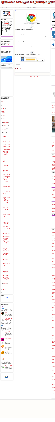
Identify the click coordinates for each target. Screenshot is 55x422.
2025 (3, 101)
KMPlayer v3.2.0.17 (5, 165)
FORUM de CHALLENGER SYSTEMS (31, 7)
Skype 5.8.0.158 (5, 254)
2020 (3, 108)
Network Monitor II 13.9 (6, 206)
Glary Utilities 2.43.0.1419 (6, 262)
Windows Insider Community (5, 7)
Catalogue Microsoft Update (14, 7)
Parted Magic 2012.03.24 (6, 164)
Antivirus (53, 235)
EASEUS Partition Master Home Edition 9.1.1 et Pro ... (6, 234)
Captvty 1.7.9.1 (5, 193)
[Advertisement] (6, 82)
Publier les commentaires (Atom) (34, 76)
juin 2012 (4, 129)
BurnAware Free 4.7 (6, 247)
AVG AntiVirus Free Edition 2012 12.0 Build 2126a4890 (6, 158)
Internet (18, 65)
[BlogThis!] (16, 64)
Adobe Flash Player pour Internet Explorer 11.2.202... (6, 147)
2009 (3, 289)
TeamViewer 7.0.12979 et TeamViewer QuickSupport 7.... (6, 142)
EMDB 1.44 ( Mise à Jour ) (6, 250)
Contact (20, 7)
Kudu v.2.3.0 (6, 351)
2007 (3, 292)
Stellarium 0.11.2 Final (6, 222)
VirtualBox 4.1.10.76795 (6, 214)
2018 (3, 111)
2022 (3, 105)
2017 (3, 112)
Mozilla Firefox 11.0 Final (6, 223)
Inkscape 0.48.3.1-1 (5, 161)
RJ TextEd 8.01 (5, 279)
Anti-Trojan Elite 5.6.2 (6, 196)
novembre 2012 (5, 122)
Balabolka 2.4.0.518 (5, 185)
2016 (3, 114)
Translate (8, 44)
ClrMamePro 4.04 (5, 271)
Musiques (53, 348)
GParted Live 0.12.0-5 (6, 213)
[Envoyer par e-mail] (16, 64)
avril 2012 (4, 132)
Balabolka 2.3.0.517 (5, 258)
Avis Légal (24, 7)
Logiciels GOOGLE (30, 65)
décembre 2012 (5, 121)
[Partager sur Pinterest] (19, 64)
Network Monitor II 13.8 (6, 253)
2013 (3, 118)
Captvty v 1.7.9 (5, 243)
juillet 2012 (4, 128)
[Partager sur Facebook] (18, 64)
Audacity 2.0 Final (5, 207)
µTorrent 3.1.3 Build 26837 (6, 228)
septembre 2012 (5, 125)
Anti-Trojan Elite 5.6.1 (6, 272)
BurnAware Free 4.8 (6, 136)
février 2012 (5, 283)
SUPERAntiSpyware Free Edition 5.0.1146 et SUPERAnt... (6, 241)
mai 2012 (4, 131)
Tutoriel (53, 370)
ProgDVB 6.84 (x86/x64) (6, 186)
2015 (3, 115)
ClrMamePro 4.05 (5, 170)
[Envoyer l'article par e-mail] (16, 66)
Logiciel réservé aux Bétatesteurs (23, 65)
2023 (3, 104)
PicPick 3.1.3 (4, 171)
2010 (3, 288)
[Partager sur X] (17, 64)
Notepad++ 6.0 (5, 160)
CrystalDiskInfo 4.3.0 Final (6, 259)
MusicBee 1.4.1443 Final (6, 263)
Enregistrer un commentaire (19, 70)
